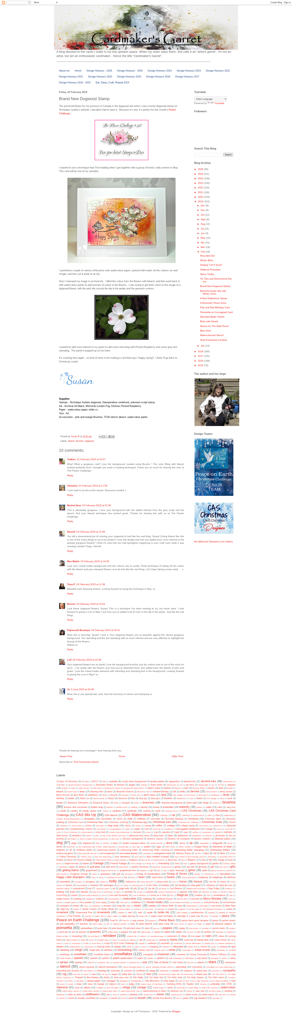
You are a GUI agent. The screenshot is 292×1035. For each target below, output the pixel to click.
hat (125, 877)
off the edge (194, 909)
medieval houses (164, 899)
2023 (201, 183)
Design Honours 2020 (100, 76)
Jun (203, 233)
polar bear (103, 928)
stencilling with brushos (67, 971)
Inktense (210, 885)
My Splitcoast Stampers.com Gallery (213, 541)
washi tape (181, 988)
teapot (115, 974)
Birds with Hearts (209, 321)
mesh (230, 899)
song (233, 954)
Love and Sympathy (118, 895)
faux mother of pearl (158, 856)
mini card (124, 902)
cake (219, 807)
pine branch (145, 923)
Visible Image (158, 988)
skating (223, 947)
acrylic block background (134, 781)
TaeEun (71, 459)
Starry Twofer (207, 274)
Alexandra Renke (104, 785)
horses (198, 881)
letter (195, 892)
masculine (129, 898)
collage (171, 825)
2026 (201, 169)
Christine (72, 485)
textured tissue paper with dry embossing (175, 974)
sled (233, 946)
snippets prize (159, 950)
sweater (175, 971)
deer (170, 835)
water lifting (193, 988)
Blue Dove (205, 330)
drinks (59, 847)
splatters (160, 958)
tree (79, 984)
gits (165, 870)
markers (100, 899)
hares (101, 877)
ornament (62, 912)
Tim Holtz (138, 977)
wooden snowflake (86, 998)
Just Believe (176, 888)
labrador (84, 892)
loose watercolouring (90, 895)
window (134, 994)
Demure (208, 836)
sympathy (229, 970)
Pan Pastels (74, 916)
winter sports (208, 994)
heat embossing (188, 877)
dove (169, 843)
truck (123, 984)
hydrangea (108, 885)
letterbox (205, 892)
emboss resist (84, 849)
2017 (201, 356)
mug (119, 905)
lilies (231, 892)
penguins (152, 920)
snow (172, 949)
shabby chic (209, 943)
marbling (77, 899)
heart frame (157, 877)
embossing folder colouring (155, 850)
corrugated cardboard (188, 828)
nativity (152, 905)
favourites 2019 (226, 857)
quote (157, 932)
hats (133, 877)
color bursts (204, 826)
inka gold (195, 885)
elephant (60, 850)
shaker (60, 946)
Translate (219, 103)
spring (78, 962)
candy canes (89, 810)
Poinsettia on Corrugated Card (216, 312)
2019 (201, 201)
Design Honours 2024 (160, 70)
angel (132, 784)
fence (69, 860)
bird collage (178, 795)
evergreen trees (162, 853)
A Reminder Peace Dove (213, 303)
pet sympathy (67, 923)
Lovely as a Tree (158, 895)
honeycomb (162, 882)
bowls (136, 803)
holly (113, 881)
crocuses (137, 832)
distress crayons (155, 839)
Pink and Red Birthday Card (215, 307)
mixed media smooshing (179, 902)
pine (133, 924)
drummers (71, 847)
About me (64, 70)
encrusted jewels (128, 853)
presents (95, 931)
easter (147, 846)
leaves (183, 891)
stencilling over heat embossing (219, 967)
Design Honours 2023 (189, 70)
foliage (221, 860)
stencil (65, 966)
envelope (147, 853)
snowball (232, 950)
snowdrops (64, 954)
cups (185, 832)
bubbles (110, 807)
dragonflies (204, 843)
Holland (102, 882)
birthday (60, 798)
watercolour (228, 987)
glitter (191, 870)
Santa (173, 939)
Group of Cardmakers (148, 873)
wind (114, 995)
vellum (86, 987)
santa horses (220, 940)
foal (203, 860)
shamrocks (88, 947)
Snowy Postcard (198, 954)
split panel (202, 958)
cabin (209, 807)
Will (107, 995)
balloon (167, 788)
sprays (64, 962)
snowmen (181, 954)
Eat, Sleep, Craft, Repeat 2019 (112, 82)
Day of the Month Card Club (113, 836)
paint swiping (182, 913)
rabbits (179, 932)
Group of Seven (177, 873)
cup (156, 832)
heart (141, 877)
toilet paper (169, 981)
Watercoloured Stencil (211, 335)
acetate (113, 781)
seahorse (152, 943)
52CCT (95, 781)
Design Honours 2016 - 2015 (75, 82)
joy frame (162, 889)
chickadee (89, 818)
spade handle (65, 958)
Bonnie (71, 604)
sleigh (78, 949)
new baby (204, 906)
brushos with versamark (75, 807)
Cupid (176, 832)
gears (72, 867)
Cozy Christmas (70, 832)
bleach (71, 441)
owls (140, 912)
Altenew (121, 785)
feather (59, 860)
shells (129, 947)
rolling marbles (72, 940)
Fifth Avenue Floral (103, 860)
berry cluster (226, 791)
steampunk (230, 962)
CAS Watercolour (137, 815)
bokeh (199, 798)
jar (114, 888)
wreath (141, 997)
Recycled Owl (207, 255)
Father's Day (86, 857)
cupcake (166, 832)
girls (158, 870)
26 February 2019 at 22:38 (86, 659)
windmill (123, 995)
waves (189, 991)
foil (210, 859)
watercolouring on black (154, 991)
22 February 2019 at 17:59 (93, 485)
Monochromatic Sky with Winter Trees (213, 292)
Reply (70, 475)
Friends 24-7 (150, 863)
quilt (135, 932)
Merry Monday (212, 898)
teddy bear (127, 974)
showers (165, 947)
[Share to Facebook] (110, 436)
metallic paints (70, 902)
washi (170, 987)
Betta (105, 795)
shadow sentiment (225, 943)
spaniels (94, 958)
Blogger (176, 1011)
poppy (182, 928)
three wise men (121, 977)
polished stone (134, 928)
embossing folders (220, 849)
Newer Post (66, 756)
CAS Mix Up (86, 815)
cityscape (100, 826)
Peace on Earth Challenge (77, 920)
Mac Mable (73, 561)
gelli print (110, 867)
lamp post (96, 892)
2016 (201, 360)
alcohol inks (208, 781)
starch (200, 962)
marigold (89, 899)
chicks (119, 819)
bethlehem (93, 795)
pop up (156, 928)
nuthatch (160, 909)
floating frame (158, 860)
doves (182, 843)
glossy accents (217, 870)
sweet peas (201, 971)
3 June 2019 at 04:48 (82, 689)
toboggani (124, 981)
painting (211, 913)
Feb (203, 251)
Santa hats (203, 939)
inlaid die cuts (225, 885)
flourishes (172, 860)
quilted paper (146, 932)
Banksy (178, 788)
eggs (158, 847)
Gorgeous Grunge (79, 874)
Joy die (151, 888)
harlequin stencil (113, 877)
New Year (230, 905)
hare (93, 877)
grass (94, 874)
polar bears (117, 928)
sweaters (187, 971)
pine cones (179, 924)
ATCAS (221, 785)
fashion (233, 853)
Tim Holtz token (216, 977)
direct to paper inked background (94, 839)
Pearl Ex (114, 920)
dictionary (220, 835)
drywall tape (124, 847)
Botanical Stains (101, 803)
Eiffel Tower (170, 847)
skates (213, 947)
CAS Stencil (111, 815)
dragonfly (218, 843)
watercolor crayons (209, 988)
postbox (232, 928)
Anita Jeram (157, 785)
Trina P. (71, 584)
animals (144, 785)
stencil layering (86, 967)
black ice (84, 798)
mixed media (155, 902)
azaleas (65, 788)
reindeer (109, 936)
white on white (75, 994)
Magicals (182, 895)
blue (133, 798)
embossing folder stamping (189, 849)
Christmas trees (212, 822)
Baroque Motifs (198, 788)
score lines (96, 943)
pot (73, 932)
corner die (156, 829)
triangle (100, 984)
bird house (190, 795)
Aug (203, 224)
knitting (60, 891)
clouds (138, 826)
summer (128, 971)
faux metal (139, 857)
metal (58, 902)
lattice (118, 892)
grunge (197, 874)
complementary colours (81, 829)
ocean (171, 909)
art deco (190, 785)
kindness (229, 889)
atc (213, 785)
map (231, 895)
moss (86, 906)
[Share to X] (106, 436)
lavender (129, 892)
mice (113, 902)
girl (151, 870)
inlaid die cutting (62, 889)
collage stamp (188, 825)
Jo (68, 689)
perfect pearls (229, 920)
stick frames (88, 971)
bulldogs (134, 807)
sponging (214, 958)
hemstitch (65, 881)
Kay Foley (214, 888)
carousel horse (171, 811)
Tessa (139, 974)
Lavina (139, 892)
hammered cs (210, 874)
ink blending (181, 885)
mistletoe (136, 902)
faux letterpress (122, 857)
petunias (84, 924)
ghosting (202, 867)
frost (177, 863)
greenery (106, 873)
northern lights (124, 909)
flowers (192, 859)
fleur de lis (146, 860)
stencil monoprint (107, 966)
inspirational (78, 888)
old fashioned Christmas (213, 909)
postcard (63, 932)
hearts (171, 877)
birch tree (136, 795)
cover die (229, 829)
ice (118, 885)
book (230, 798)
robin (208, 936)
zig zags (215, 998)
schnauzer (76, 943)
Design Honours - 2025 (130, 70)
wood (71, 998)
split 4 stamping (175, 958)
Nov (203, 210)
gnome (230, 870)
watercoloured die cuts (130, 991)
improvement (137, 885)
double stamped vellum (134, 843)
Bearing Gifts (97, 791)
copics (127, 829)
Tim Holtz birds (174, 977)
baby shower (84, 788)
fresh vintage (136, 863)
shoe (144, 947)
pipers (190, 924)
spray (233, 958)
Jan (203, 345)
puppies (125, 932)
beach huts (72, 792)
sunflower (140, 971)
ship (136, 947)
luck (171, 895)
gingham (143, 870)
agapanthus (174, 781)
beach (59, 791)
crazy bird (100, 832)
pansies (88, 916)
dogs (74, 843)
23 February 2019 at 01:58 (96, 505)
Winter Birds (206, 260)
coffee (159, 825)
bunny (144, 807)
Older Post (177, 756)
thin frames (93, 977)
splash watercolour (123, 958)
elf (70, 850)
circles (88, 825)
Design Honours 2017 (187, 76)
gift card (223, 867)
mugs (128, 906)
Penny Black (167, 920)
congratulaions (115, 829)
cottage (209, 829)
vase (77, 987)
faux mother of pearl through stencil (189, 857)
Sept (203, 219)
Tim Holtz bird (156, 977)
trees (90, 984)
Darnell (71, 531)
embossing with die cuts (87, 853)
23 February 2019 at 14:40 (94, 561)
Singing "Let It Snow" (211, 264)
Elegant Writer (201, 847)
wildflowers (93, 994)
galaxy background (199, 863)
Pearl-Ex (125, 920)
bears (110, 791)
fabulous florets (183, 853)
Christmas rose (75, 822)
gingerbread (91, 870)
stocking (101, 970)
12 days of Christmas (67, 781)
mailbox (199, 895)
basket (211, 788)
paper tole (143, 916)
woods (114, 998)
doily (97, 843)
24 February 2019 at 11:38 (90, 584)
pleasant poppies (223, 924)
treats (71, 984)
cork (146, 829)
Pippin (199, 924)
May (203, 237)
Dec (203, 205)
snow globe (186, 950)
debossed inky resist (139, 835)
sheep (117, 946)
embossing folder (129, 850)
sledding (64, 950)
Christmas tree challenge (188, 822)
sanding (162, 940)
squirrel (91, 962)
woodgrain (103, 998)
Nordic (76, 909)
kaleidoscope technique (195, 889)
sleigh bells (94, 950)
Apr (203, 242)
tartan (86, 974)
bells (182, 791)
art (181, 785)
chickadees (106, 819)
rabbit (167, 931)
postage (205, 928)
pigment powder (120, 924)
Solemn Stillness (218, 954)
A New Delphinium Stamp (213, 298)
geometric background (161, 867)
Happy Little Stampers (70, 877)
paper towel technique (162, 916)
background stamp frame (133, 788)
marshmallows (114, 899)
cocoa (147, 825)
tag (64, 974)
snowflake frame (102, 954)
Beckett (140, 792)
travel (62, 984)
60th (104, 781)
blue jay (143, 798)
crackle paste (86, 832)
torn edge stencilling (219, 981)
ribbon (184, 936)
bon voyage (211, 798)
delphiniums (197, 836)
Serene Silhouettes (193, 943)
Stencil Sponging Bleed (132, 967)
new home (216, 906)
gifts (233, 866)
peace (225, 915)
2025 (201, 173)
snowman (163, 954)
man (208, 895)
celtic (209, 815)
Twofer (190, 984)
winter (160, 994)
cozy (58, 832)
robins (221, 936)
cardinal (116, 810)
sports (224, 958)
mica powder (85, 902)
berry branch (211, 792)
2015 (201, 365)
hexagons (90, 882)
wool (123, 998)
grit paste (129, 874)
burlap (156, 807)
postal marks (218, 928)
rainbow (207, 932)
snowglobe (148, 954)
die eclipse (72, 839)
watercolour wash (110, 991)
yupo (185, 998)
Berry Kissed (62, 795)
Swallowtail (163, 971)
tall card (77, 974)
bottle (116, 803)
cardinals (132, 810)
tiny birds (80, 981)
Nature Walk (168, 906)
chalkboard (228, 815)
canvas (105, 811)
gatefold (62, 867)
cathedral (185, 815)
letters (215, 892)
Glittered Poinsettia (210, 269)
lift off (223, 892)
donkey (106, 843)
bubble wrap (97, 807)
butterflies (168, 807)
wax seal (200, 991)
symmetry (215, 971)
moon (76, 905)
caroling (146, 811)
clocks (128, 825)
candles (74, 811)
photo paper (98, 924)
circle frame (76, 826)
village (126, 987)
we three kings (215, 991)
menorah (195, 899)
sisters (203, 947)
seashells (165, 943)
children (141, 818)
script (107, 943)
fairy (206, 853)
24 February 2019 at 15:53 (90, 604)
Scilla (86, 943)
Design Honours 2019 (129, 76)
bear (82, 791)
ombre (229, 909)
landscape (108, 892)
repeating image (156, 936)
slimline (108, 950)
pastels (215, 916)
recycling (77, 936)
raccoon (189, 932)
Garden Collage (229, 863)
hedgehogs (217, 877)
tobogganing (136, 981)
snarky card (144, 950)
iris (89, 888)
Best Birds (79, 795)
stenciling (181, 966)
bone (222, 798)
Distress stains (222, 838)
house (223, 882)
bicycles (125, 795)
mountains (96, 906)
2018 (201, 351)
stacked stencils (119, 962)
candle (62, 811)
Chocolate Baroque (173, 819)
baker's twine (153, 788)
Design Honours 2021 (71, 76)
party (206, 916)
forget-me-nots (72, 863)
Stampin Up (134, 962)
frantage (98, 863)
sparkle (105, 958)
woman (233, 995)
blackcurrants (98, 798)
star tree (190, 962)
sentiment (178, 943)
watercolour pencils (91, 991)
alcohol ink (189, 781)
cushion (195, 832)
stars (212, 962)
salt (140, 940)
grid (118, 874)
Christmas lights (213, 819)
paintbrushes (197, 912)
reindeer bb (131, 936)
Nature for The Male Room (214, 326)
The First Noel (218, 974)
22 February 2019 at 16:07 (91, 459)
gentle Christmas (140, 867)
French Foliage (118, 863)
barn (186, 788)
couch (219, 829)
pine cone (164, 923)
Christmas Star (95, 822)
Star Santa (178, 962)
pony (147, 928)
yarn (178, 998)
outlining (121, 913)
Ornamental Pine (84, 912)
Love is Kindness (139, 895)
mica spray (101, 902)
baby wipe (97, 788)
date (97, 836)
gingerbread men (128, 870)
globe (204, 870)
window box (148, 995)
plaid (208, 924)
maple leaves (62, 899)
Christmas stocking (118, 822)
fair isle (198, 853)
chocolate (155, 819)
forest (58, 863)
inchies (165, 885)
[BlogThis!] (103, 436)
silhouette (178, 946)
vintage (141, 987)
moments (196, 902)
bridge (206, 803)
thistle (107, 977)
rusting (123, 940)
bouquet (126, 803)
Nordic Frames (89, 909)
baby (73, 788)
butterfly (184, 807)
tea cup (105, 974)
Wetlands (60, 995)
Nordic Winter (107, 909)
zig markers (200, 998)
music (137, 905)
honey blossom (146, 882)
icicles (125, 885)
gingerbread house (108, 870)
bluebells (168, 798)
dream (230, 843)
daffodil (218, 832)
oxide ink (163, 912)
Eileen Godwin (185, 847)
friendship (164, 863)
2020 (201, 197)
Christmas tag (139, 822)
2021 (201, 192)
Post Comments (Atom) (86, 762)
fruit (185, 863)
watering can (176, 991)
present (82, 932)
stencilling (197, 967)
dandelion (76, 835)
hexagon (78, 882)
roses (91, 940)
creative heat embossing (119, 832)
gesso (178, 866)
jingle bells (124, 888)
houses (69, 885)
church (232, 822)
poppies (167, 928)
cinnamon (64, 826)
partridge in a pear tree (188, 916)
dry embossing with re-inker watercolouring (97, 847)
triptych (112, 984)
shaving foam (103, 947)
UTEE (229, 984)
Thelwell (79, 977)
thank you (202, 974)
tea (93, 974)
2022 (201, 187)
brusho (216, 803)
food (230, 860)
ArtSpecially (203, 785)
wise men (222, 995)
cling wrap (112, 825)
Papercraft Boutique (78, 630)
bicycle (114, 795)
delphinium (183, 835)
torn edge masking (200, 981)
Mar (203, 247)
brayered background (172, 803)
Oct (203, 214)
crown (148, 832)
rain (198, 932)
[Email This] (100, 436)
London (74, 895)
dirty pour (115, 839)
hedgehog (203, 877)
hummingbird (82, 885)
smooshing (124, 949)
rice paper (196, 936)
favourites (212, 857)
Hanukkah (225, 873)
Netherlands (192, 906)
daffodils (228, 832)
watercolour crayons (71, 991)
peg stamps (138, 920)
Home (78, 70)
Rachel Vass (74, 505)
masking (147, 898)
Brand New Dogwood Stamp (215, 286)
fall (214, 853)
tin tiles (70, 981)
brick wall (192, 802)
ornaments (103, 912)
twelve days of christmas (151, 984)
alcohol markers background (80, 785)
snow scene (202, 949)
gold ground (61, 874)
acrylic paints (157, 781)
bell (174, 791)
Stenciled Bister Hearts (212, 316)
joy (142, 888)
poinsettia (64, 928)
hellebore (231, 877)
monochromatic (211, 902)
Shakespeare (75, 947)
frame (86, 863)
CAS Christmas (191, 810)
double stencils (156, 843)
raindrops (219, 932)
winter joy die (176, 995)
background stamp (112, 788)
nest (179, 905)
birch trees (149, 795)
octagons (182, 909)
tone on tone (184, 981)
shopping (153, 947)
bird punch (203, 795)
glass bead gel (177, 870)
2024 (201, 178)
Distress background (133, 839)
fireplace (133, 860)
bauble (230, 788)
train (233, 981)
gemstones (123, 867)
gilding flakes (70, 870)
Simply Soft (192, 947)
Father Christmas (68, 857)
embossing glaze (64, 853)
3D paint (84, 781)
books (59, 802)
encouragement (107, 853)
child (129, 818)
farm (222, 853)
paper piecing (128, 916)
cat (173, 815)
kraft (72, 891)
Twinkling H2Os (174, 984)
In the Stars (152, 885)
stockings (115, 971)
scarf (66, 943)
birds (226, 794)
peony (215, 920)
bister (71, 798)
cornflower (168, 829)
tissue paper (94, 980)
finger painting (120, 860)
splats (140, 958)
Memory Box (182, 899)
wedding (228, 991)
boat (191, 798)
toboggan (111, 981)
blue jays (155, 798)
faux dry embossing (103, 857)
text (149, 974)
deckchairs (158, 835)
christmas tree (162, 822)
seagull (141, 943)
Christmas (193, 818)
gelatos (82, 867)
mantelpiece (219, 895)
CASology (164, 815)
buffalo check (121, 807)
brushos (80, 441)
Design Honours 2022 (218, 70)
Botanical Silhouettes (78, 803)
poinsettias (86, 928)
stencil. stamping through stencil (159, 967)
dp (191, 843)
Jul (202, 228)
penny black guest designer (195, 920)
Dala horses (62, 835)
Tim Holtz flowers (195, 977)
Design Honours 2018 (158, 76)
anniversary (172, 785)
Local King (61, 895)
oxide (150, 912)
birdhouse (215, 795)
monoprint (64, 906)
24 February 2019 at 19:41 (105, 630)
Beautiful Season (125, 791)
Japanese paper (102, 889)
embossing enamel (106, 850)
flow (183, 860)
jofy (135, 888)
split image (189, 958)
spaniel (78, 958)
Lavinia (149, 891)
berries (195, 791)
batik (221, 788)
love (103, 895)
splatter (150, 958)
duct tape (136, 847)
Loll (69, 659)
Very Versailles (113, 988)
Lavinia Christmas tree (167, 892)
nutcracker (149, 909)
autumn (231, 784)
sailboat (132, 940)
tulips (132, 984)
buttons (199, 807)
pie (108, 924)
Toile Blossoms (152, 981)
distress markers (202, 839)
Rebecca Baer (62, 936)
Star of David (161, 962)
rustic (114, 940)
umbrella (215, 984)
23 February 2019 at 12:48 (90, 531)
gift (212, 866)
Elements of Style (222, 846)
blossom (123, 798)
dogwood (89, 441)
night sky (64, 909)
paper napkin (112, 916)
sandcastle (150, 940)
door (115, 843)
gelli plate (95, 866)
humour (95, 885)
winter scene (191, 994)
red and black (93, 936)
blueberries (181, 798)
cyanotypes (206, 832)
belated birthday (161, 791)
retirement (172, 936)
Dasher (89, 836)
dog (59, 843)
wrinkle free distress (162, 998)
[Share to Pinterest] (113, 436)
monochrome (229, 902)
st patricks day (103, 962)
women (62, 998)
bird (163, 794)
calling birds (231, 807)
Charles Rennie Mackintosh (68, 819)
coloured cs (218, 826)
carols (158, 811)
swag (152, 970)
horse (183, 881)
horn (174, 882)
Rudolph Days (103, 940)
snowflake (80, 954)
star (144, 962)
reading (230, 932)
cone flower (101, 829)
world (130, 998)
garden (215, 863)
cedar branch (198, 815)
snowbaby (221, 950)
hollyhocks (131, 882)
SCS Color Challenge (124, 943)
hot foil (212, 882)
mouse (107, 905)
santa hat (188, 940)
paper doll (99, 916)
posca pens (194, 928)
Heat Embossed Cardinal (213, 340)
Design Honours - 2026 (99, 70)
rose (83, 940)
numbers (137, 909)
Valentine (62, 987)
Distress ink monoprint (179, 839)
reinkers (143, 936)
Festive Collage (84, 860)
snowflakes (123, 954)
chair (217, 815)
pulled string (113, 932)
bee (148, 792)
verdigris (99, 988)
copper (137, 829)
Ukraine (203, 984)
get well (190, 867)
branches (148, 802)
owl (130, 912)
